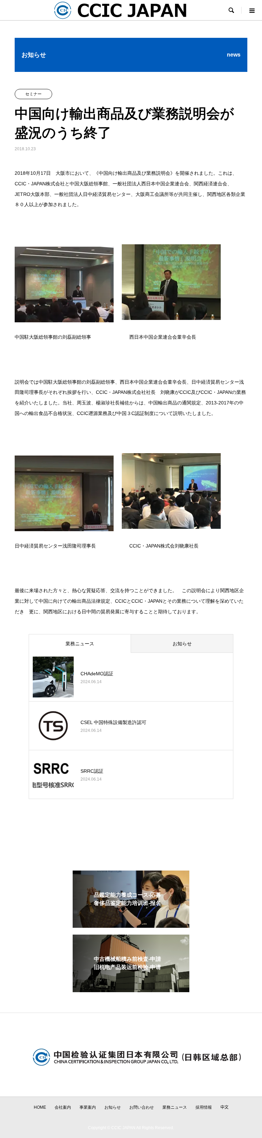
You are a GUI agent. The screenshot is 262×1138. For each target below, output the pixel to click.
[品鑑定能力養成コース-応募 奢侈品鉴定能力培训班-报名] (131, 925)
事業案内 (87, 1107)
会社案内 (63, 1107)
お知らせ (182, 643)
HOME (40, 1107)
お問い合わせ (141, 1107)
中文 (224, 1107)
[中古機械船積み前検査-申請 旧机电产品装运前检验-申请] (131, 989)
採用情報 (203, 1107)
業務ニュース (80, 643)
